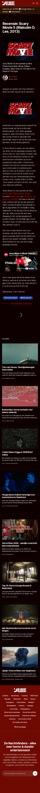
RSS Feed (34, 696)
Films (4, 19)
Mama (21, 193)
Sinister (27, 193)
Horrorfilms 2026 (24, 719)
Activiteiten (21, 702)
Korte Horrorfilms (29, 712)
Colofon (5, 696)
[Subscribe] (35, 773)
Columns (12, 719)
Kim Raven (13, 76)
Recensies (18, 303)
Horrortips (14, 709)
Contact (25, 696)
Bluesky (8, 699)
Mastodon (17, 699)
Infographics (25, 709)
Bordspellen (11, 706)
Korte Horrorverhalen (12, 712)
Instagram (10, 702)
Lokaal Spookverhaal (11, 716)
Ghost (23, 727)
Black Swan (15, 196)
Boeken (31, 702)
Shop (26, 699)
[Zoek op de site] (33, 3)
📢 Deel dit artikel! (10, 298)
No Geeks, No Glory (20, 722)
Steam (32, 699)
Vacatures (15, 696)
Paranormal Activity (10, 193)
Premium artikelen (29, 716)
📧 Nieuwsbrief (26, 298)
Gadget (30, 706)
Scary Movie (27, 303)
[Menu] (37, 3)
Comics (21, 706)
